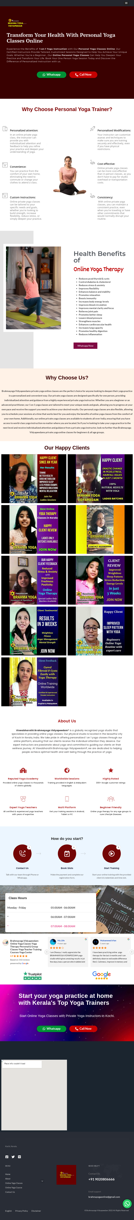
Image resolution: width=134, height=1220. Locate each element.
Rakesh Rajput (64, 940)
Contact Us (10, 1192)
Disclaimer (36, 1211)
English (8, 1211)
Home (7, 1174)
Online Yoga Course (13, 1187)
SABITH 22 (105, 940)
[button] (126, 3)
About (7, 1178)
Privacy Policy (21, 1211)
